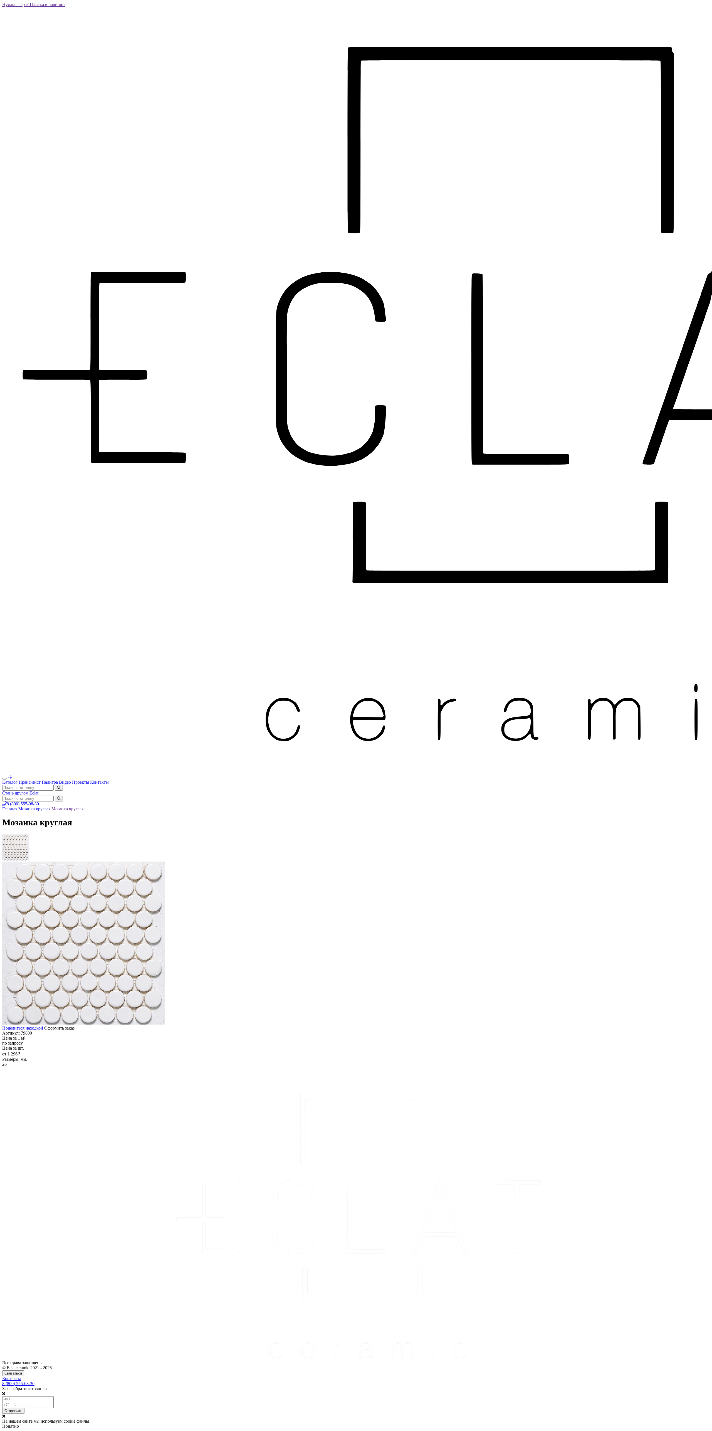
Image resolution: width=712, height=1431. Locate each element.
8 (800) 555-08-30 (23, 803)
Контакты (11, 1378)
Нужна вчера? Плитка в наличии (33, 4)
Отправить (13, 1411)
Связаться (13, 1373)
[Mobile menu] (4, 778)
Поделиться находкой (22, 1028)
